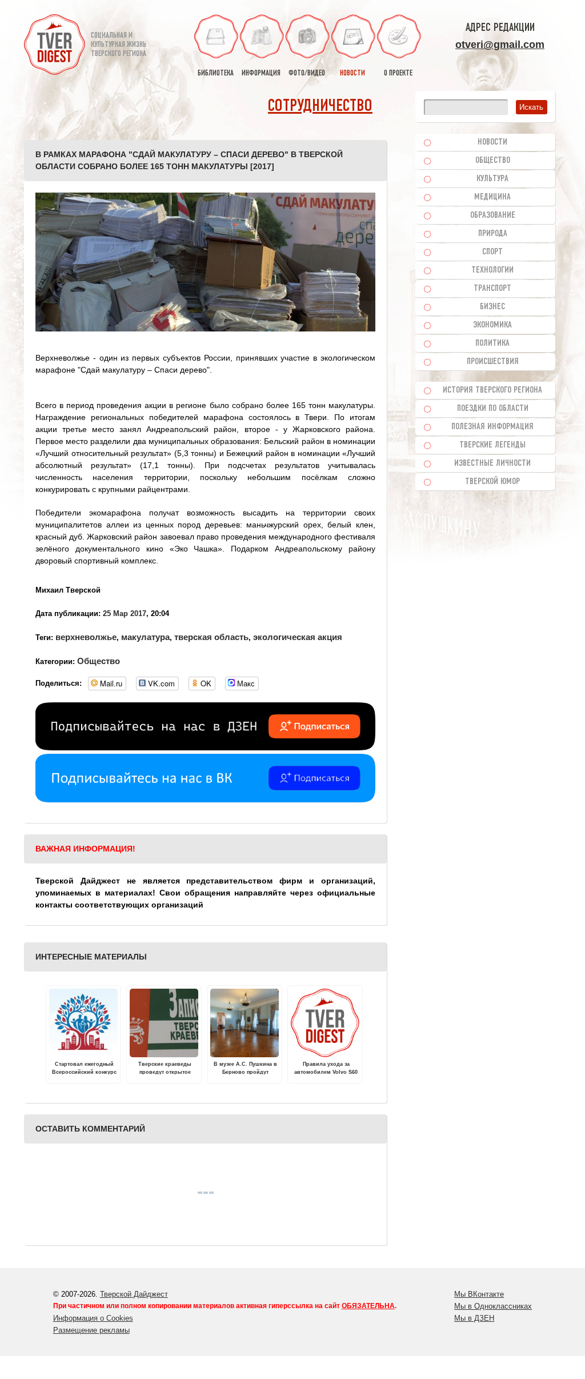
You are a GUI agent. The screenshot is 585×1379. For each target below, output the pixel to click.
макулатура (145, 637)
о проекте (398, 73)
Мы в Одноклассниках (493, 1306)
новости (352, 73)
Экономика (492, 325)
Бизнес (492, 307)
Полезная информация (492, 427)
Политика (492, 343)
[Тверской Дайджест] (54, 46)
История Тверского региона (492, 390)
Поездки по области (492, 409)
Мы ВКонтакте (479, 1294)
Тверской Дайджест (134, 1294)
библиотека (216, 73)
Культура (492, 179)
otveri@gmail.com (499, 44)
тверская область (211, 637)
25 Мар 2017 (124, 613)
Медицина (492, 197)
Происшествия (493, 362)
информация (261, 73)
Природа (492, 234)
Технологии (492, 270)
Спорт (492, 252)
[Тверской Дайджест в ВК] (205, 799)
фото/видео (307, 73)
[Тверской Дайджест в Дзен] (205, 747)
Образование (492, 215)
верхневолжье (86, 637)
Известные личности (492, 463)
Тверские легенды (492, 445)
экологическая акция (297, 637)
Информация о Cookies (93, 1318)
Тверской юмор (492, 482)
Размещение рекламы (91, 1330)
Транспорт (492, 289)
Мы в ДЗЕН (474, 1318)
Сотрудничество (320, 106)
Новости (492, 142)
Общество (98, 661)
